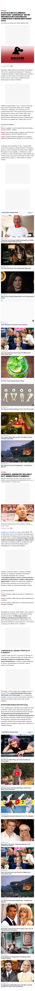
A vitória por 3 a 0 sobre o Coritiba (11, 532)
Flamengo (5, 623)
